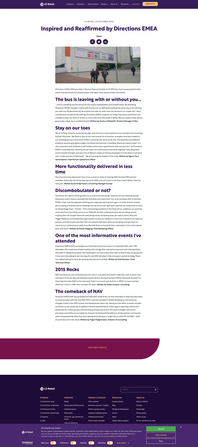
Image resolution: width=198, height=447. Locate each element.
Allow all (161, 429)
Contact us (150, 4)
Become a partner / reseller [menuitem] (98, 405)
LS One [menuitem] (42, 421)
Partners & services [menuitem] (97, 398)
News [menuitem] (114, 417)
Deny (161, 441)
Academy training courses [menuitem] (97, 413)
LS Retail (89, 22)
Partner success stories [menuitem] (96, 409)
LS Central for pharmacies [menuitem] (49, 413)
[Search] (155, 389)
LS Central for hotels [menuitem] (47, 409)
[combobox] (139, 389)
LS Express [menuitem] (44, 417)
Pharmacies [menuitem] (68, 413)
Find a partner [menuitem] (93, 401)
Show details (121, 443)
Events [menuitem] (114, 413)
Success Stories (93, 4)
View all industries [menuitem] (71, 423)
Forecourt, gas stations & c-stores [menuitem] (74, 418)
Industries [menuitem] (68, 398)
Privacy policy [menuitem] (141, 413)
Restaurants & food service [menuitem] (74, 405)
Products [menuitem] (44, 398)
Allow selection (161, 435)
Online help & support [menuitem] (120, 421)
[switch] (73, 443)
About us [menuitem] (140, 398)
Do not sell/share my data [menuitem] (145, 421)
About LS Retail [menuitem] (142, 401)
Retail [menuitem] (66, 401)
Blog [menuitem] (114, 405)
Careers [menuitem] (139, 405)
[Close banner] (181, 427)
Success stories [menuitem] (117, 401)
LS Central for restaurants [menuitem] (49, 405)
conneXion (136, 4)
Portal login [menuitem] (140, 409)
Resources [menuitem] (117, 398)
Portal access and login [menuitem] (96, 421)
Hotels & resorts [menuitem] (70, 409)
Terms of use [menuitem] (141, 417)
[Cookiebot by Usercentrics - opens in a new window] (27, 443)
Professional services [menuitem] (95, 417)
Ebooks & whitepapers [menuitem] (120, 409)
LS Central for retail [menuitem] (47, 401)
